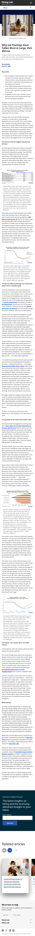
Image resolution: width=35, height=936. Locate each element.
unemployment (7, 304)
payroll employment (10, 302)
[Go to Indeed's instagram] (13, 930)
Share (5, 8)
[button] (9, 850)
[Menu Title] (31, 2)
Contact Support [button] (17, 915)
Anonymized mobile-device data (13, 366)
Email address (7, 815)
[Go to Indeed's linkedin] (10, 930)
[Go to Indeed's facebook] (3, 930)
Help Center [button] (6, 915)
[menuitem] (11, 3)
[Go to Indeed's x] (6, 930)
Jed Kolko (7, 64)
